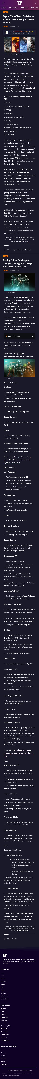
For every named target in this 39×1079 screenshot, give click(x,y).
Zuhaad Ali (5, 26)
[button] (3, 3)
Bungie (7, 297)
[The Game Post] (19, 3)
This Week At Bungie (21, 300)
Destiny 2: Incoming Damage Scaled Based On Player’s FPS (19, 753)
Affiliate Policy (24, 241)
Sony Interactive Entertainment (21, 250)
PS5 (5, 65)
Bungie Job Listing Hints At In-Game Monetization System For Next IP (17, 460)
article (25, 73)
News (5, 12)
